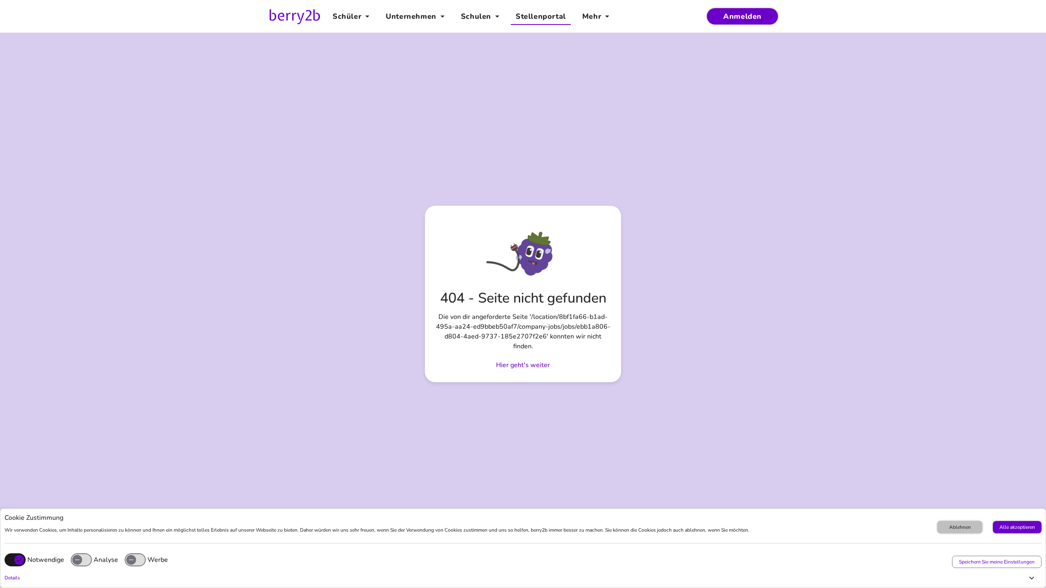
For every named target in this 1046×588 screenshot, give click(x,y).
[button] (520, 578)
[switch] (81, 559)
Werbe (158, 559)
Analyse (106, 559)
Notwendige (45, 559)
